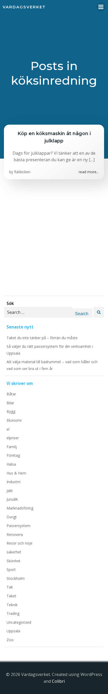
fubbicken (22, 171)
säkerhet (14, 552)
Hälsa (11, 464)
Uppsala (13, 630)
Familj (12, 446)
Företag (13, 455)
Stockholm (16, 578)
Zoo (10, 639)
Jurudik (12, 499)
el (8, 429)
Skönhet (13, 560)
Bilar (10, 402)
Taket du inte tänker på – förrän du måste (42, 337)
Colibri (58, 681)
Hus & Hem (16, 473)
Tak (10, 587)
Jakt (10, 490)
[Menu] (100, 7)
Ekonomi (14, 420)
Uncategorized (19, 622)
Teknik (12, 604)
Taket (11, 595)
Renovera (15, 534)
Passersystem (18, 525)
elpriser (13, 437)
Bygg (11, 411)
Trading (13, 613)
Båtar (11, 393)
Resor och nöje (20, 543)
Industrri (13, 481)
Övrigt (12, 516)
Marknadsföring (20, 508)
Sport (11, 569)
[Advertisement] (54, 242)
